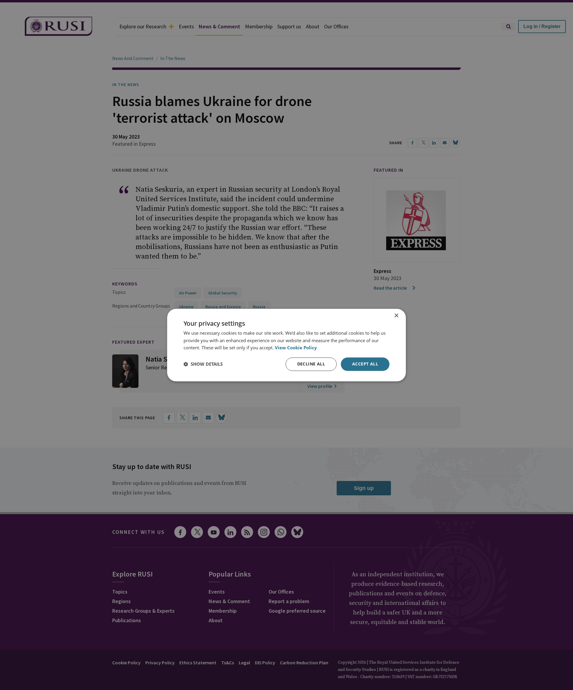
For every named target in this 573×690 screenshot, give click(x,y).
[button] (203, 364)
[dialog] (286, 345)
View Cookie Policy (296, 348)
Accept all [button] (365, 364)
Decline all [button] (311, 364)
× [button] (396, 316)
